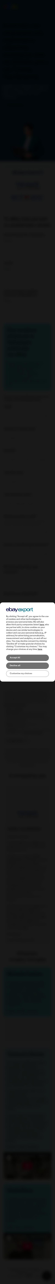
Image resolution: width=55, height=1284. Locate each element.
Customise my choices (21, 674)
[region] (27, 642)
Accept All (15, 658)
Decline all (15, 666)
